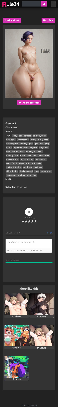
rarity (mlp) (11, 163)
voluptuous (46, 171)
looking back (12, 155)
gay (31, 143)
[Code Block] (30, 250)
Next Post (48, 20)
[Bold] (8, 250)
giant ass (39, 143)
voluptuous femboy (15, 175)
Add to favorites (31, 102)
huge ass (43, 147)
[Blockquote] (27, 250)
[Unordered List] (24, 250)
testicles (27, 167)
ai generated (25, 136)
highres (33, 147)
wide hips (31, 175)
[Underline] (14, 250)
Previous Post (11, 20)
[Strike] (17, 250)
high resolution (21, 147)
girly (47, 143)
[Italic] (11, 250)
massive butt (12, 159)
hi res (9, 147)
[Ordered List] (21, 250)
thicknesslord (26, 171)
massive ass (43, 155)
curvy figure (12, 143)
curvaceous (23, 140)
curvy (33, 140)
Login (49, 233)
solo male (36, 163)
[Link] (33, 250)
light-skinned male (15, 151)
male (22, 155)
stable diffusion (13, 167)
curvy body (43, 140)
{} (37, 250)
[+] (40, 250)
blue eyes (11, 140)
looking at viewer (34, 151)
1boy (15, 136)
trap (37, 171)
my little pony (27, 159)
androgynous (39, 136)
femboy (23, 143)
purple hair (40, 159)
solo (28, 163)
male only (31, 155)
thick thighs (12, 171)
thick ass (38, 167)
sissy (21, 163)
